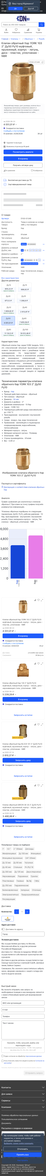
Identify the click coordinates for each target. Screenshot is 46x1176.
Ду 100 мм (23, 853)
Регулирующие (8, 899)
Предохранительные (30, 895)
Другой (31, 8)
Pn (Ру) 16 (29, 867)
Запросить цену (23, 760)
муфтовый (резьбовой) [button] (29, 264)
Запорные (25, 890)
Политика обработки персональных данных (19, 1115)
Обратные (28, 39)
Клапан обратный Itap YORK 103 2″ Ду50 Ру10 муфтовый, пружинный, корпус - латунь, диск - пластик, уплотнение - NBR (23, 622)
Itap (12, 391)
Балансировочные (10, 890)
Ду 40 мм (6, 867)
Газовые (20, 881)
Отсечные (36, 890)
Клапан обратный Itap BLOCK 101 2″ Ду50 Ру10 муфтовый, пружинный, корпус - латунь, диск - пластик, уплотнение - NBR (23, 746)
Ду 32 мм (6, 863)
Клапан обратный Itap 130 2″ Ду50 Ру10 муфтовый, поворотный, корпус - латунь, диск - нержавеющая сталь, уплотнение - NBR (23, 685)
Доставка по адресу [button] (14, 929)
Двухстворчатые (33, 872)
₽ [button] (14, 124)
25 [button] (40, 250)
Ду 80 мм (17, 863)
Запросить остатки (23, 715)
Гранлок (34, 876)
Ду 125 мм (19, 872)
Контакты (5, 4)
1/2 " (9, 849)
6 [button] (25, 250)
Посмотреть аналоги (23, 152)
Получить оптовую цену (23, 165)
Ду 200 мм (7, 872)
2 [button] (34, 260)
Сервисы (5, 1100)
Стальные (18, 867)
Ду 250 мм (7, 885)
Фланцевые (36, 853)
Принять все (23, 1154)
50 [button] (22, 250)
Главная (4, 39)
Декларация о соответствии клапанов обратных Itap (24, 488)
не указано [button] (32, 244)
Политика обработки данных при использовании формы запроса (21, 1067)
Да (15, 8)
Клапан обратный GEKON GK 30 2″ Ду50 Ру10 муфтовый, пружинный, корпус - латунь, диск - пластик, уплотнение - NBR (23, 807)
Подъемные (23, 876)
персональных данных (34, 1056)
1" (3, 849)
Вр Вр (29, 881)
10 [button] (30, 250)
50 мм (16, 399)
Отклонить (22, 1149)
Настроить (22, 1160)
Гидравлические (21, 885)
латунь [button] (23, 244)
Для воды (29, 849)
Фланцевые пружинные (12, 858)
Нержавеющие (8, 876)
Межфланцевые (9, 853)
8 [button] (27, 250)
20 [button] (36, 250)
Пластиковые (8, 881)
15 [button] (33, 250)
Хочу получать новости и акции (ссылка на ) (24, 1062)
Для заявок (6, 1094)
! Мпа (36, 881)
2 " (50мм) (18, 849)
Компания (6, 1107)
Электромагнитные (10, 895)
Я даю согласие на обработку (23, 1056)
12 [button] (39, 260)
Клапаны (14, 39)
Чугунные (29, 863)
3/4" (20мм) (30, 858)
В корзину (23, 158)
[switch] (3, 929)
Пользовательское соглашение (14, 1119)
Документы (6, 1123)
